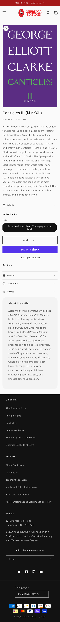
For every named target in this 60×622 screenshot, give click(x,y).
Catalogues (12, 472)
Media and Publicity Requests (21, 487)
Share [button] (9, 265)
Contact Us (11, 422)
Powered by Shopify (39, 617)
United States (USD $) (28, 594)
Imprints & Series (15, 430)
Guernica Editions (26, 617)
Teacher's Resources (17, 479)
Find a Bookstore (15, 465)
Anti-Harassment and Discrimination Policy (29, 501)
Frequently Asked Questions (21, 437)
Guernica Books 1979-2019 (20, 444)
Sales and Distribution (18, 494)
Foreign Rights (13, 415)
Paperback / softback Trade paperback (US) (29, 227)
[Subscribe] (50, 559)
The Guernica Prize (16, 408)
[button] (4, 13)
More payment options (30, 257)
